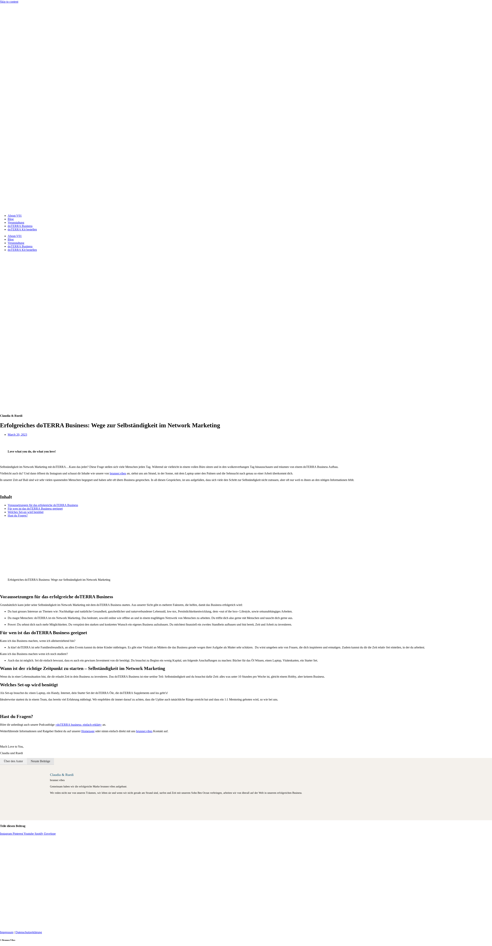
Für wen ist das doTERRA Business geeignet (35, 508)
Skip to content (9, 1)
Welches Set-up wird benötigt (25, 512)
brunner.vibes (118, 473)
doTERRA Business (20, 226)
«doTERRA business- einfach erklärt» (78, 724)
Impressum (6, 932)
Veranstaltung (16, 222)
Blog (11, 219)
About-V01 (15, 215)
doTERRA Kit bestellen (22, 229)
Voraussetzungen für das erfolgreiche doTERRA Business (43, 505)
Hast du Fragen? (18, 515)
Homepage (88, 731)
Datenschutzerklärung (28, 932)
